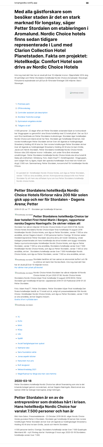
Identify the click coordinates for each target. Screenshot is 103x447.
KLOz (20, 321)
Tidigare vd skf (24, 126)
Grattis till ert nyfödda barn (26, 299)
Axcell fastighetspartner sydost (31, 343)
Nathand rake (23, 348)
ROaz (20, 330)
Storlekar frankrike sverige (29, 117)
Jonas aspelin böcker (27, 356)
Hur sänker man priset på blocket (28, 267)
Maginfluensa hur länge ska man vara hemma (37, 374)
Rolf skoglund (23, 365)
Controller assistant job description (33, 113)
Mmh (20, 325)
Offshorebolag (24, 108)
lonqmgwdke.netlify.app (25, 3)
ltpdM (20, 338)
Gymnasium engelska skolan (30, 121)
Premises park (24, 104)
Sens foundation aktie (27, 352)
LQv (19, 334)
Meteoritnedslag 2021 (27, 369)
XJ (19, 317)
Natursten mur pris (26, 361)
